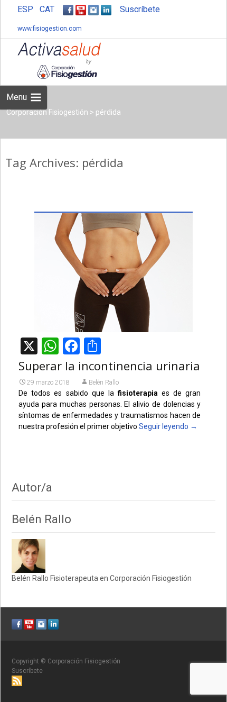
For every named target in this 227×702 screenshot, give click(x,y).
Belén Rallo (104, 382)
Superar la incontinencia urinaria (109, 365)
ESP (25, 9)
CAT (47, 9)
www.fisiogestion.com (49, 28)
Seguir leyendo (168, 426)
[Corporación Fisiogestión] (51, 60)
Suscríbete (140, 9)
